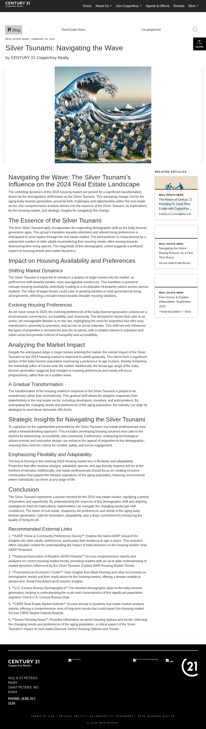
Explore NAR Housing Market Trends (107, 565)
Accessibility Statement (112, 716)
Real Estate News (17, 39)
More (194, 8)
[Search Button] (195, 29)
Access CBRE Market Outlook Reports (35, 613)
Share (200, 47)
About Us (104, 8)
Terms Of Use (43, 716)
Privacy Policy (72, 716)
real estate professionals (120, 426)
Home (87, 6)
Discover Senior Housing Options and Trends (86, 629)
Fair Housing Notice (156, 716)
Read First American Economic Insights (55, 581)
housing (70, 461)
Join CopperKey (129, 8)
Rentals (178, 6)
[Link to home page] (19, 6)
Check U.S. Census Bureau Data (45, 597)
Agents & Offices (157, 6)
